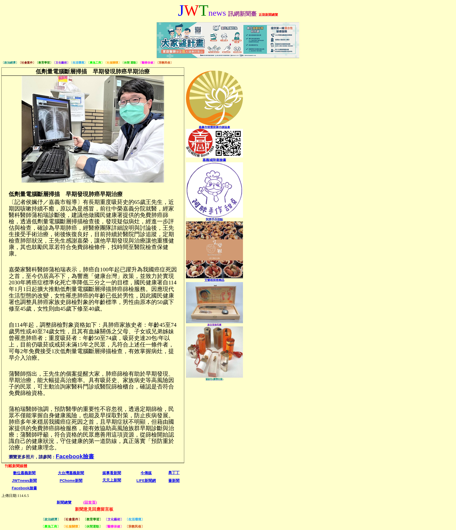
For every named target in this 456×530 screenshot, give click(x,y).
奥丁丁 (174, 473)
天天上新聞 (111, 480)
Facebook (24, 488)
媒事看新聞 (111, 473)
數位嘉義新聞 (24, 473)
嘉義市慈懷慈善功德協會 (214, 127)
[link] (214, 219)
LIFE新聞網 (146, 480)
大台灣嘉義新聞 (71, 473)
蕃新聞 (174, 480)
